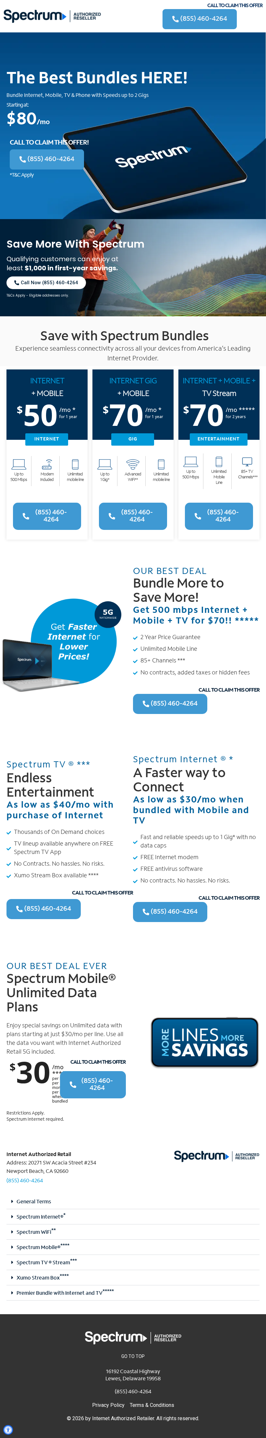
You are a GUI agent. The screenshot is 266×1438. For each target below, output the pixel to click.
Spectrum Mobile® (43, 1247)
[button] (133, 1201)
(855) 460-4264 (24, 1181)
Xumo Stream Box (43, 1278)
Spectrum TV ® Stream (47, 1263)
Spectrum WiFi (36, 1232)
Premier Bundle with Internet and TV (65, 1293)
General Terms (34, 1202)
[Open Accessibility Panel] (8, 1430)
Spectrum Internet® (41, 1217)
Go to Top (133, 1356)
